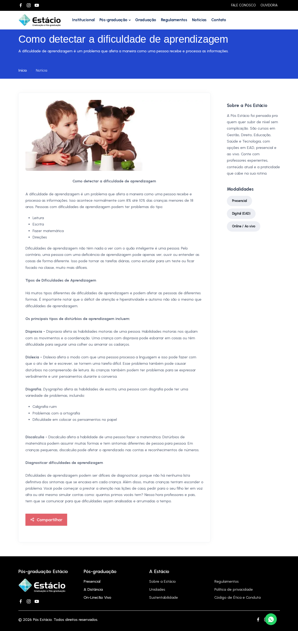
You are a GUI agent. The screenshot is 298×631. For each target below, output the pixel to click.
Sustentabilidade (163, 597)
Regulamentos (174, 19)
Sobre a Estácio (162, 581)
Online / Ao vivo (243, 226)
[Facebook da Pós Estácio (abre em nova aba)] (20, 5)
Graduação (145, 19)
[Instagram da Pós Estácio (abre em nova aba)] (28, 5)
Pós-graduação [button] (113, 19)
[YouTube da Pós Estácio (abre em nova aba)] (36, 5)
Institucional (83, 19)
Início (22, 70)
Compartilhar (49, 519)
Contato (218, 19)
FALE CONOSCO (243, 5)
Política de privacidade (233, 589)
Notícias (199, 19)
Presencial (239, 201)
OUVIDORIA (269, 5)
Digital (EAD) (241, 214)
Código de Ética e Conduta (237, 597)
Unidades (157, 589)
